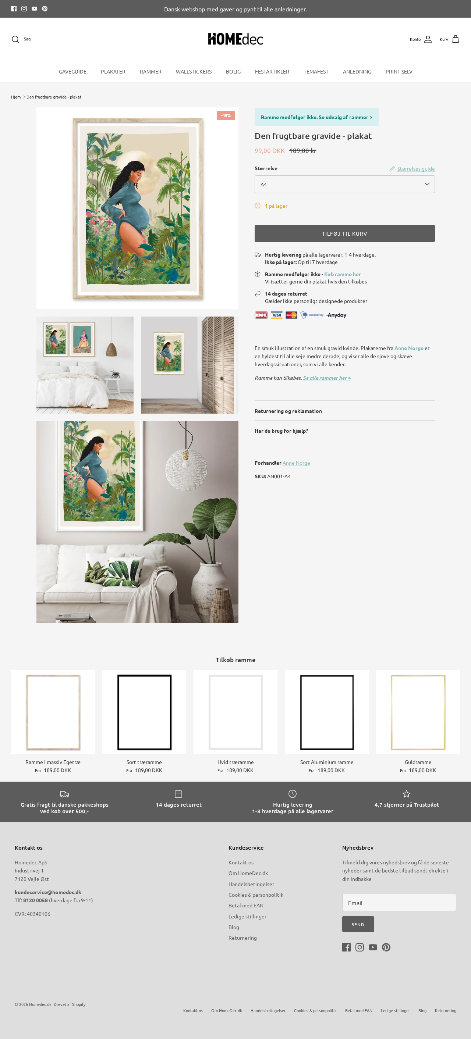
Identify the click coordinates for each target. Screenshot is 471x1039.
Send (358, 924)
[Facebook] (14, 8)
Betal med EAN (246, 905)
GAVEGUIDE (72, 71)
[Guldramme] (418, 712)
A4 (264, 184)
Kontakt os (241, 862)
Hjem (16, 97)
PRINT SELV (399, 71)
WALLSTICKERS (194, 71)
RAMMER (151, 71)
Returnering (243, 937)
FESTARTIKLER (272, 71)
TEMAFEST (316, 71)
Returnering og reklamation (288, 410)
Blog (234, 927)
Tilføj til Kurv (345, 233)
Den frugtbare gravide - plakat (53, 97)
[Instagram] (24, 8)
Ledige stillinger (247, 916)
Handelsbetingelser (251, 884)
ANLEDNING (357, 71)
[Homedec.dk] (235, 39)
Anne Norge (409, 347)
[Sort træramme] (144, 712)
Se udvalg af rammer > (345, 117)
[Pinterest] (44, 8)
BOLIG (233, 71)
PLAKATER (113, 71)
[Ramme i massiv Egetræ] (53, 712)
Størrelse (266, 168)
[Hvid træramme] (235, 712)
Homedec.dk (40, 1004)
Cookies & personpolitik (256, 894)
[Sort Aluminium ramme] (327, 712)
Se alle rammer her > (327, 377)
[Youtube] (34, 8)
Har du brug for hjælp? (281, 430)
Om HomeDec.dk (248, 873)
